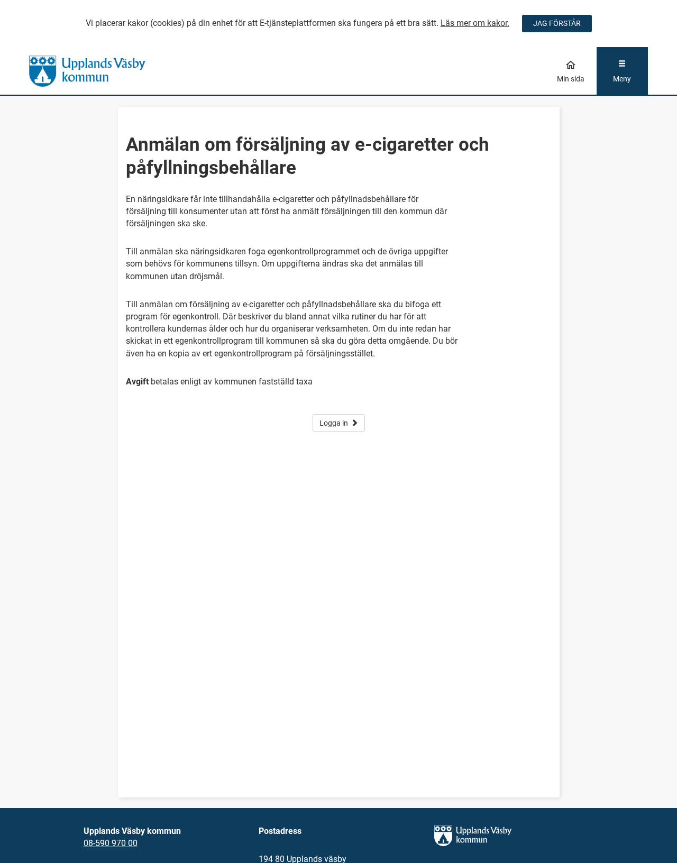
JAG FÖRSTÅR (557, 23)
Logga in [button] (333, 423)
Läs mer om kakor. (475, 23)
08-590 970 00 (111, 843)
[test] (106, 71)
